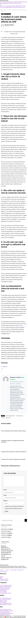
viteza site (8, 417)
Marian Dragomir (9, 25)
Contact (7, 569)
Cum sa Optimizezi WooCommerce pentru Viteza (13, 431)
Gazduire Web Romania (5, 586)
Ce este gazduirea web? (5, 598)
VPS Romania (3, 590)
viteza (3, 417)
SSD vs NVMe (3, 602)
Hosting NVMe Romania (5, 603)
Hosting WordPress (4, 589)
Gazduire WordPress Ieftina (6, 611)
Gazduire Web (13, 2)
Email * (5, 495)
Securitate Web (4, 552)
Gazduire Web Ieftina (5, 588)
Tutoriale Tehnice (5, 557)
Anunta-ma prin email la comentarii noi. (14, 506)
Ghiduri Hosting (7, 13)
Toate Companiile (4, 7)
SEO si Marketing (5, 554)
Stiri (2, 556)
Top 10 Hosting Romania (6, 585)
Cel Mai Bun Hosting (5, 614)
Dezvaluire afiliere (3, 571)
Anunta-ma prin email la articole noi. (13, 508)
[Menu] (0, 4)
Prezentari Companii (6, 550)
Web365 (11, 529)
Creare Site (3, 547)
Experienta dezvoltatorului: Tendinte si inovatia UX (13, 451)
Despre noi (2, 569)
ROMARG (9, 535)
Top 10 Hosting (6, 2)
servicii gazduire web (10, 415)
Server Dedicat (3, 591)
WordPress (19, 2)
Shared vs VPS (3, 600)
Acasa (1, 2)
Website (5, 500)
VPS (23, 2)
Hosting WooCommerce (6, 604)
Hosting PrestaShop (5, 612)
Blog (6, 3)
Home (2, 9)
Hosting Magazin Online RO (6, 613)
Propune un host (17, 3)
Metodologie (20, 569)
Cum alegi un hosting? (5, 599)
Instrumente (10, 3)
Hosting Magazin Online (5, 593)
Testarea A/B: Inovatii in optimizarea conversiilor (13, 459)
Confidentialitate (13, 569)
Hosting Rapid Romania (5, 609)
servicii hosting (19, 415)
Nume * (5, 489)
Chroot (9, 531)
